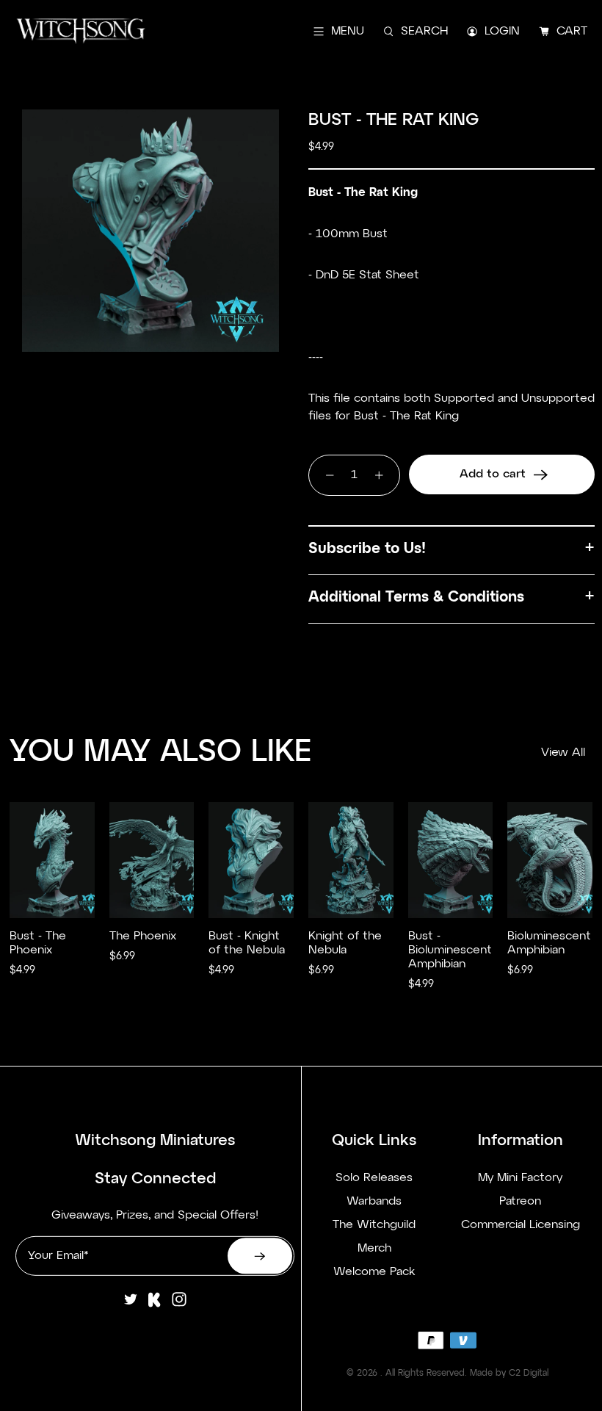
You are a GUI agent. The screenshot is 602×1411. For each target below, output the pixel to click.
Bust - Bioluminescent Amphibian (450, 950)
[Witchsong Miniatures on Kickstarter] (155, 1305)
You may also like (160, 752)
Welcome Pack (374, 1271)
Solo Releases (374, 1177)
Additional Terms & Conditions (416, 597)
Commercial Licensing (520, 1224)
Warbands (374, 1201)
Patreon (520, 1201)
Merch (374, 1248)
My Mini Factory (520, 1177)
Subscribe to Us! (367, 548)
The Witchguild (374, 1224)
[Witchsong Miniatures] (81, 31)
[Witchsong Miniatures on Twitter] (130, 1305)
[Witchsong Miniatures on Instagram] (179, 1305)
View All (563, 753)
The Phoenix (142, 936)
